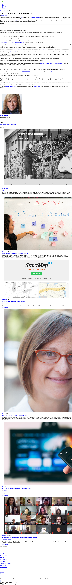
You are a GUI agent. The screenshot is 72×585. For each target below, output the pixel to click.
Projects (3, 4)
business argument (54, 72)
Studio (3, 5)
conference (8, 124)
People (3, 413)
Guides (3, 8)
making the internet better (18, 49)
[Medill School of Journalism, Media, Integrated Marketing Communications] (0, 580)
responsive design (42, 63)
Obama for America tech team (40, 72)
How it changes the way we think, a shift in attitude (54, 63)
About (3, 9)
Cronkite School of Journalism (35, 17)
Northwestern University (5, 578)
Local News (4, 6)
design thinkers (45, 49)
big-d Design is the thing (26, 71)
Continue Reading (5, 195)
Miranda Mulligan (4, 15)
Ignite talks (17, 20)
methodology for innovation (12, 51)
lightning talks (13, 124)
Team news (2, 10)
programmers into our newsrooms (10, 86)
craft (51, 71)
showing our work (37, 86)
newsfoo (4, 124)
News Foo (21, 17)
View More (2, 572)
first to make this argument (8, 77)
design (1, 124)
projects (5, 186)
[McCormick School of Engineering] (0, 581)
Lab (3, 186)
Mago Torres (5, 539)
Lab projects (4, 535)
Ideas (5, 10)
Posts (3, 7)
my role (19, 39)
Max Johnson (5, 490)
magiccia (9, 539)
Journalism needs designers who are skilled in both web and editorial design (12, 42)
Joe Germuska (5, 190)
